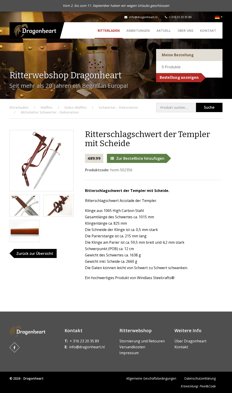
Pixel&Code (207, 386)
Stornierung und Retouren (142, 341)
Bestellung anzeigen (179, 77)
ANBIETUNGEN (138, 30)
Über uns (185, 30)
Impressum (129, 352)
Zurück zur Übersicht (34, 253)
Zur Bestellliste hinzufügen (140, 158)
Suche (209, 107)
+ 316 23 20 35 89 (180, 17)
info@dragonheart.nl (143, 17)
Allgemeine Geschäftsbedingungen (151, 378)
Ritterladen (109, 30)
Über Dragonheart (190, 341)
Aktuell (164, 30)
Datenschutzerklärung (200, 378)
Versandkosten (132, 346)
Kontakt (208, 30)
